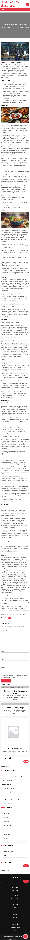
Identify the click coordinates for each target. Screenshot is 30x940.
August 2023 (7, 834)
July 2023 (6, 838)
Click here (26, 761)
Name (3, 651)
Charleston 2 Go (8, 6)
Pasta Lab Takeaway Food (8, 788)
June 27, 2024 (6, 62)
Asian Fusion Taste (8, 851)
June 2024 (6, 821)
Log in (15, 917)
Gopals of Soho (5, 766)
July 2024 (6, 817)
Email (3, 659)
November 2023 (8, 825)
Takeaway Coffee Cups (7, 780)
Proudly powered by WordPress (15, 939)
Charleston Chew (15, 749)
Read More (14, 687)
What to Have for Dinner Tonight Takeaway (12, 776)
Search (8, 758)
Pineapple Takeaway (6, 784)
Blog (13, 27)
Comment (4, 630)
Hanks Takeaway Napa (15, 708)
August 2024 (7, 813)
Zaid (12, 62)
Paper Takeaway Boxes (7, 792)
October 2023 (7, 830)
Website (3, 667)
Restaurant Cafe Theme (10, 936)
